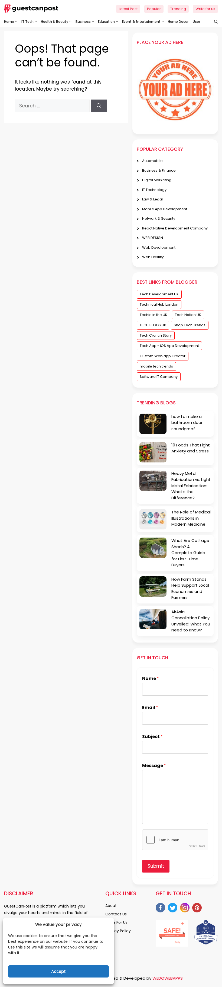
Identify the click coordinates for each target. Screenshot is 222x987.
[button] (213, 21)
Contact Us (116, 914)
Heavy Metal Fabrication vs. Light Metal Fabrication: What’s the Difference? (191, 486)
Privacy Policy (118, 931)
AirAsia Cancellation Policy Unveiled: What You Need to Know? (190, 621)
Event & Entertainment (141, 21)
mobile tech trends (156, 366)
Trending (178, 8)
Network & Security (158, 218)
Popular (154, 8)
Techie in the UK (153, 314)
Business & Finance (159, 170)
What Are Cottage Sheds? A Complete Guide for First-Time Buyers (190, 553)
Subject (152, 737)
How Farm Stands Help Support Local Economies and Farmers (190, 588)
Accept (58, 971)
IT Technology (154, 189)
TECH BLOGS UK (153, 325)
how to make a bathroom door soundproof (187, 423)
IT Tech (27, 21)
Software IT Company (159, 376)
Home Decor (178, 21)
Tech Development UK (159, 294)
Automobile (152, 160)
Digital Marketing (156, 180)
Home (9, 21)
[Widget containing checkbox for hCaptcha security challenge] (175, 839)
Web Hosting (153, 257)
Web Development (158, 247)
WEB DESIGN (152, 237)
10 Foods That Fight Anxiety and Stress (190, 448)
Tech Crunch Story (156, 335)
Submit (156, 866)
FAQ (109, 939)
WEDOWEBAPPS (167, 978)
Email (150, 708)
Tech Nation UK (188, 314)
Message (154, 766)
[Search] (99, 106)
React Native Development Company (175, 228)
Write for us (205, 8)
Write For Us (116, 922)
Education (106, 21)
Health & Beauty (54, 21)
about (111, 905)
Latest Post (128, 8)
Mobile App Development (164, 209)
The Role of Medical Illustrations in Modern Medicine (191, 518)
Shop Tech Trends (189, 325)
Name (150, 679)
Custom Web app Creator (162, 356)
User (196, 21)
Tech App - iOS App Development (169, 345)
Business (83, 21)
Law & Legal (152, 199)
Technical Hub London (159, 304)
